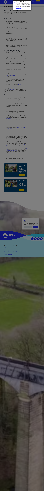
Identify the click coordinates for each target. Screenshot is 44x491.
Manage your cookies (28, 8)
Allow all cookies (18, 8)
